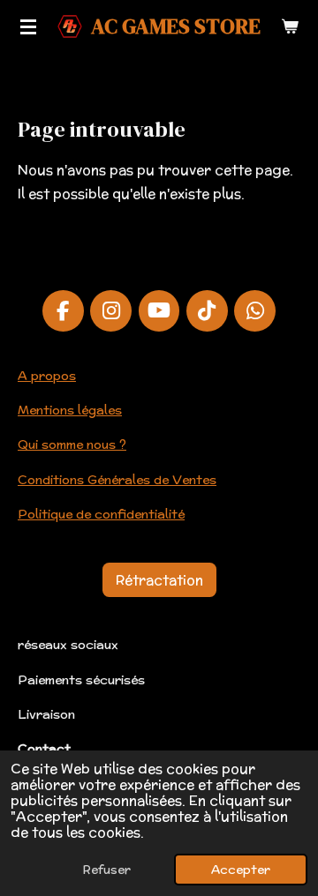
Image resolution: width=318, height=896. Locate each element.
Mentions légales (70, 410)
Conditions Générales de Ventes (117, 480)
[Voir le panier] (289, 26)
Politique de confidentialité (101, 514)
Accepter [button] (240, 869)
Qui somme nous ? (72, 444)
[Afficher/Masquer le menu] (28, 26)
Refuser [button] (107, 869)
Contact (44, 749)
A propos (47, 376)
